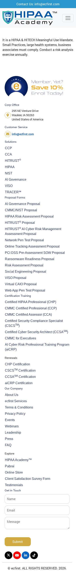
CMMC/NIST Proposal (21, 210)
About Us (11, 395)
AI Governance (15, 179)
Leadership (13, 432)
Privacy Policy (15, 413)
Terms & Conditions (19, 407)
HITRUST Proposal (20, 222)
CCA (8, 154)
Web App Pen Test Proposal (25, 290)
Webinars (12, 426)
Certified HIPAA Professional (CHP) (30, 302)
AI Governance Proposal (22, 204)
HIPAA (10, 167)
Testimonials (14, 485)
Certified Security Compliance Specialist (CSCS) (34, 323)
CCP (8, 148)
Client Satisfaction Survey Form (27, 478)
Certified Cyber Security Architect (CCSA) (36, 332)
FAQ (8, 445)
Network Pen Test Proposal (24, 240)
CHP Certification (17, 364)
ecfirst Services (16, 401)
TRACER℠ (13, 192)
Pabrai (9, 466)
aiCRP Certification (19, 383)
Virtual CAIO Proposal (21, 284)
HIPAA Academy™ (18, 460)
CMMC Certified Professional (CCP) (31, 308)
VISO (9, 186)
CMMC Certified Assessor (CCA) (28, 314)
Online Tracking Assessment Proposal (32, 246)
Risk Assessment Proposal (24, 265)
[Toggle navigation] (68, 18)
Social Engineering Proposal (25, 271)
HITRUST (13, 160)
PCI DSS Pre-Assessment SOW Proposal (35, 252)
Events (10, 420)
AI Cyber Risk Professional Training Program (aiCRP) (37, 347)
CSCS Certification (20, 370)
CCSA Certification (20, 376)
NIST (8, 173)
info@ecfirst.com (23, 134)
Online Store (14, 472)
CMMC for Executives (20, 338)
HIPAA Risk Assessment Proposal (29, 216)
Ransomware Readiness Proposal (29, 259)
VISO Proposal (15, 278)
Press (9, 439)
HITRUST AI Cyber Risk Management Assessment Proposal (33, 231)
